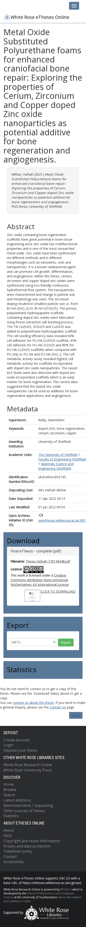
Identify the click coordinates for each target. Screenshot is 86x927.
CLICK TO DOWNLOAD (58, 591)
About (8, 830)
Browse (10, 789)
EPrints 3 (66, 889)
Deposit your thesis (20, 750)
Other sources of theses (24, 810)
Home (8, 784)
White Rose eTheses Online (40, 17)
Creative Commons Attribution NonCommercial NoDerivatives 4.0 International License (40, 580)
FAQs (7, 835)
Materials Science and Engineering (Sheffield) (55, 466)
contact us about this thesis (33, 702)
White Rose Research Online (27, 764)
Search (9, 794)
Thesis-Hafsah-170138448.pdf (48, 561)
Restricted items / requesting (28, 805)
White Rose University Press (27, 770)
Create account (16, 739)
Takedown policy (17, 851)
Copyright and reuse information (31, 840)
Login (8, 745)
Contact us (58, 707)
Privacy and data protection (26, 846)
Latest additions (17, 800)
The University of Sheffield (57, 454)
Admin (76, 715)
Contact (10, 856)
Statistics (11, 815)
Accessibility (13, 861)
